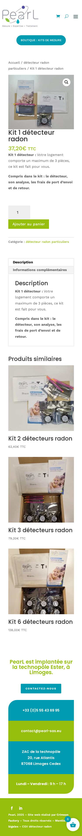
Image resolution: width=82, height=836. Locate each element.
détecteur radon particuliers (47, 241)
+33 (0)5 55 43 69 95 (41, 710)
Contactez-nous (41, 688)
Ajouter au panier (28, 224)
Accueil (14, 63)
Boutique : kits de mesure (41, 40)
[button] (66, 82)
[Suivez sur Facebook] (11, 808)
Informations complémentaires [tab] (40, 270)
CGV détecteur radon (37, 826)
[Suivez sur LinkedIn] (20, 808)
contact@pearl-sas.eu (41, 731)
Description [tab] (23, 262)
